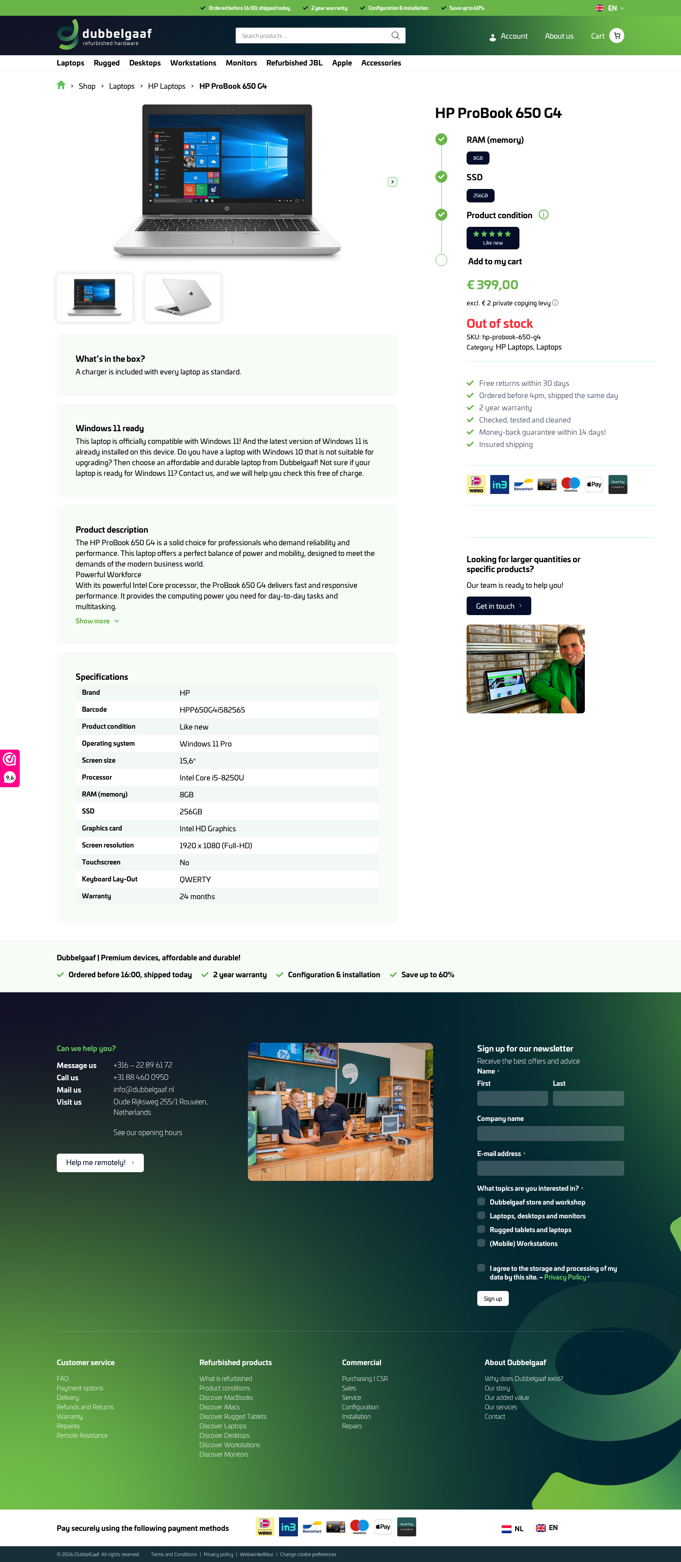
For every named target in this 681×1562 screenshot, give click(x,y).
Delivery (68, 1397)
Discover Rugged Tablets (232, 1416)
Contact (495, 1416)
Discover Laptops (222, 1426)
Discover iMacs (219, 1407)
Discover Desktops (224, 1435)
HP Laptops (514, 347)
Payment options (80, 1388)
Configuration (360, 1407)
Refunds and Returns (85, 1407)
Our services (501, 1407)
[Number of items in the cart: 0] (616, 35)
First (484, 1083)
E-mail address (501, 1153)
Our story (497, 1388)
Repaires (68, 1426)
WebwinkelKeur (257, 1554)
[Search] (396, 35)
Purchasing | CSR (365, 1378)
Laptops (549, 347)
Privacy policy (219, 1554)
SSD (475, 177)
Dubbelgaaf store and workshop (538, 1202)
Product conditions (224, 1388)
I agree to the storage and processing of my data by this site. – (553, 1273)
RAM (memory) (495, 139)
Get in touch (495, 606)
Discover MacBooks (226, 1397)
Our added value (507, 1397)
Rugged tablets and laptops (530, 1229)
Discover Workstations (229, 1444)
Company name (500, 1118)
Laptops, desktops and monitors (538, 1215)
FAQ (63, 1378)
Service (351, 1397)
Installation (356, 1416)
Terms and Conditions (174, 1554)
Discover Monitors (223, 1454)
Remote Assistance (82, 1435)
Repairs (352, 1426)
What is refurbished (225, 1378)
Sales (349, 1388)
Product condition (499, 215)
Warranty (70, 1416)
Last (559, 1083)
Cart (598, 36)
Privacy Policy (565, 1276)
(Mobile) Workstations (524, 1243)
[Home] (104, 35)
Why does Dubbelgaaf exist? (524, 1378)
